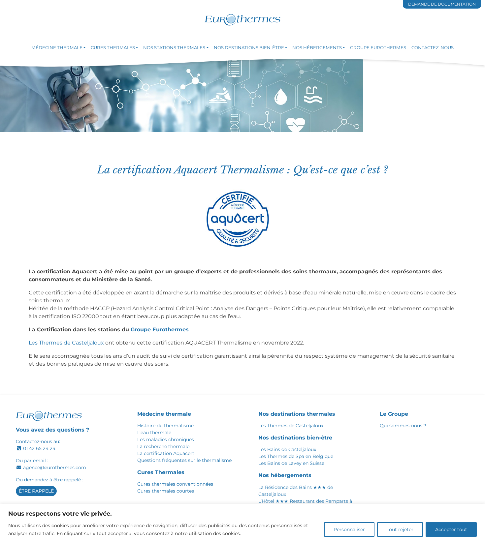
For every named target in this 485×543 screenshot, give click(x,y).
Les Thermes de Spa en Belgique (295, 456)
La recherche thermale (163, 446)
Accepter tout (451, 529)
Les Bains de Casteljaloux (287, 449)
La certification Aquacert (165, 453)
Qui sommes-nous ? (403, 426)
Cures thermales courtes (165, 491)
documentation (442, 4)
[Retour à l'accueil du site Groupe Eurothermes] (242, 20)
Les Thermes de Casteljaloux (66, 343)
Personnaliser (349, 529)
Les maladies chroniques (165, 439)
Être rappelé (36, 491)
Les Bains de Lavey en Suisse (291, 463)
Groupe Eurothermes (160, 329)
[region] (242, 523)
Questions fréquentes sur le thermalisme (184, 460)
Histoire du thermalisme (165, 426)
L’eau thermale (154, 433)
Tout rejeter (400, 529)
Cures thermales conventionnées (175, 484)
